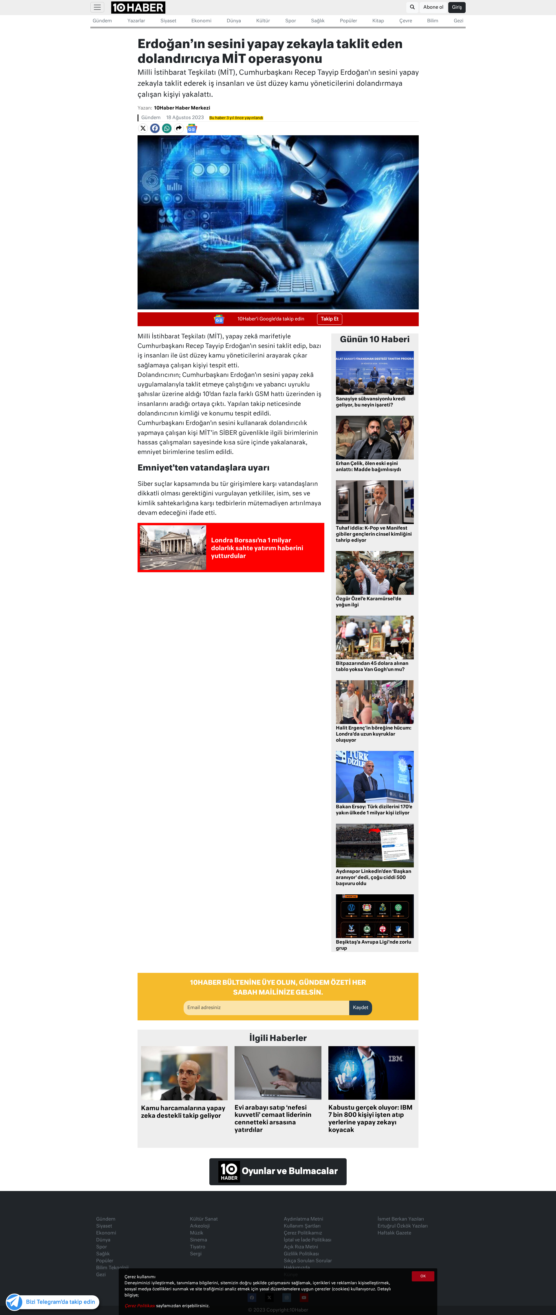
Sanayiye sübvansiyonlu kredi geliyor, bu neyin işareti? (370, 402)
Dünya (234, 21)
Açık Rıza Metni (301, 1247)
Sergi (196, 1254)
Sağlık (318, 21)
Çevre (405, 21)
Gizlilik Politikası (301, 1254)
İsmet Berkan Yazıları (401, 1219)
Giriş (457, 7)
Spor (290, 21)
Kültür (263, 21)
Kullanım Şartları (302, 1226)
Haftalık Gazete (394, 1233)
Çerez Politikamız (303, 1233)
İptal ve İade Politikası (307, 1240)
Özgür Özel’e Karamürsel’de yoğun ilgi (368, 602)
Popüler (348, 21)
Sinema (198, 1240)
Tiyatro (197, 1247)
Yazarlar (136, 21)
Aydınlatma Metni (303, 1219)
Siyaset (168, 21)
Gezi (458, 21)
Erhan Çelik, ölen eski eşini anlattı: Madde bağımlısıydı (368, 467)
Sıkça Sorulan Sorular (308, 1261)
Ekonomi (201, 21)
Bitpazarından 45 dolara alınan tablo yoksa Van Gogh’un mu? (372, 666)
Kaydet (360, 1008)
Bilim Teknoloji (112, 1268)
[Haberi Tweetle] (143, 128)
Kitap (378, 21)
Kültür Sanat (204, 1219)
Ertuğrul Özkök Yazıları (403, 1226)
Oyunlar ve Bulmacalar (289, 1172)
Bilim (432, 21)
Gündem (102, 21)
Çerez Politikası (140, 1306)
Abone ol (433, 7)
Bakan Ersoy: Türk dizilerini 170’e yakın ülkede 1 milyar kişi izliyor (374, 810)
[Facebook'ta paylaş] (155, 128)
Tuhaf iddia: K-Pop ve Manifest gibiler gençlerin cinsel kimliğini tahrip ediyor (374, 534)
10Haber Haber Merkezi (182, 108)
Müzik (196, 1233)
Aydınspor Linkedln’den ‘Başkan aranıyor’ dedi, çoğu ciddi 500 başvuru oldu (373, 877)
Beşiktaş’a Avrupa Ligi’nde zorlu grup (373, 945)
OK (423, 1276)
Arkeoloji (200, 1226)
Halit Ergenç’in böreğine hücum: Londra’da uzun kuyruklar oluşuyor (373, 734)
